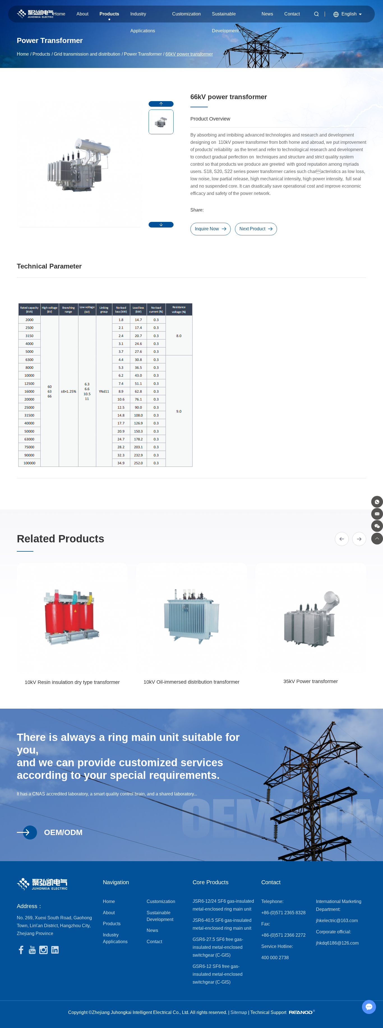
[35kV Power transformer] (310, 618)
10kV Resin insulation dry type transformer (72, 682)
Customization (186, 14)
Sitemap (238, 1012)
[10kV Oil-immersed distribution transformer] (191, 618)
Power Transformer (143, 54)
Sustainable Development (225, 17)
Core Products (211, 882)
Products (109, 14)
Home (59, 14)
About (82, 14)
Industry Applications (142, 17)
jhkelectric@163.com (337, 920)
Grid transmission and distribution (87, 54)
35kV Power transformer (310, 681)
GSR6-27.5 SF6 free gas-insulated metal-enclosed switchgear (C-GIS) (218, 947)
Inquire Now (207, 228)
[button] (161, 104)
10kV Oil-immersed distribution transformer (191, 682)
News (267, 14)
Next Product (252, 228)
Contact (292, 14)
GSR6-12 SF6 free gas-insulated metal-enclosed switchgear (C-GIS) (218, 974)
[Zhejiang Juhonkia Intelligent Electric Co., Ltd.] (35, 14)
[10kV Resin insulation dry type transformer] (72, 618)
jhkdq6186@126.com (337, 943)
